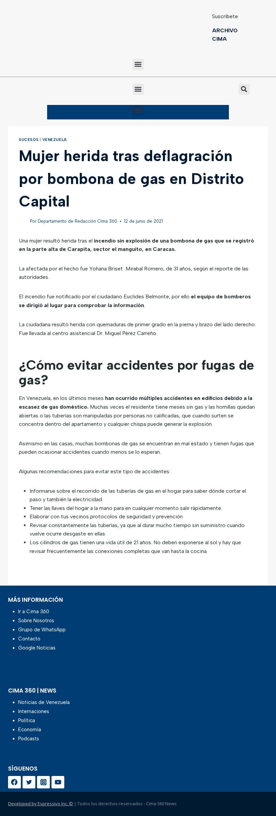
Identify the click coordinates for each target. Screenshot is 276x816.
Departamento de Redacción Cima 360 (77, 221)
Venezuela (54, 139)
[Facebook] (14, 782)
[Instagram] (43, 782)
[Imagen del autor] (23, 221)
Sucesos (29, 139)
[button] (138, 64)
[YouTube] (57, 782)
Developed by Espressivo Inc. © (40, 804)
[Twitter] (29, 782)
